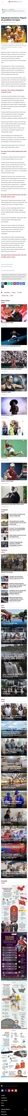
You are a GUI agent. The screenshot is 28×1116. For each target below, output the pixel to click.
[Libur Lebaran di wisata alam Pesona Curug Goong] (14, 670)
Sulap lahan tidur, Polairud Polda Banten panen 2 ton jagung (12, 803)
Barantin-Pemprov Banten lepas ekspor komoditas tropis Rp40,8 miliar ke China (17, 585)
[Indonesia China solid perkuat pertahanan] (14, 908)
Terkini (3, 1095)
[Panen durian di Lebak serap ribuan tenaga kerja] (4, 516)
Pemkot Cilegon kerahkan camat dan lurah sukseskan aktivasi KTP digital (12, 750)
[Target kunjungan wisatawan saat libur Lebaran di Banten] (14, 653)
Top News (4, 550)
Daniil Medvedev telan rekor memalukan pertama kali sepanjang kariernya (12, 345)
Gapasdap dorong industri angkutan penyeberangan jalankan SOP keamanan (12, 768)
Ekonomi (3, 1112)
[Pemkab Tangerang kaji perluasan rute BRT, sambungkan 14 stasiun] (4, 544)
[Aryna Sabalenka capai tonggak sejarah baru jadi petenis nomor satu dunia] (14, 359)
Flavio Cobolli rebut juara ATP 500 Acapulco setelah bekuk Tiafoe (13, 414)
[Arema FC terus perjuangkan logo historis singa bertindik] (4, 530)
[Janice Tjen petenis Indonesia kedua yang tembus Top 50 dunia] (14, 471)
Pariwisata (4, 1114)
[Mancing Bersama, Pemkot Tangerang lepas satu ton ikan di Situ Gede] (4, 523)
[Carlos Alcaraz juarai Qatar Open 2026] (12, 427)
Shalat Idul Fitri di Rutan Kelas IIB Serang (13, 692)
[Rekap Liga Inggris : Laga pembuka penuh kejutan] (14, 956)
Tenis (11, 295)
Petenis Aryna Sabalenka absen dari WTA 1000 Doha (13, 457)
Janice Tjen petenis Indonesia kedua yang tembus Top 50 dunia (13, 480)
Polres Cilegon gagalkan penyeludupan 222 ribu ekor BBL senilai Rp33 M (13, 855)
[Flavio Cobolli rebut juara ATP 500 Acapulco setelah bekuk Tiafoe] (14, 405)
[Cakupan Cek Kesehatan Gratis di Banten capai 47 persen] (14, 712)
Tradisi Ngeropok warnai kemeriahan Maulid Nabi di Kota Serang (14, 571)
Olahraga (11, 9)
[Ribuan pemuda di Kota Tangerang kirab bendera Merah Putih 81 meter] (4, 599)
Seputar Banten (5, 1109)
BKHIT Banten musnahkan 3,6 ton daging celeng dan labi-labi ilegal (14, 873)
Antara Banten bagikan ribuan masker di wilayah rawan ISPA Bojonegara (13, 820)
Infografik (4, 881)
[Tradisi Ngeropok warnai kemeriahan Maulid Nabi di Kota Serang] (14, 562)
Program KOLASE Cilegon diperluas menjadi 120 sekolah (13, 839)
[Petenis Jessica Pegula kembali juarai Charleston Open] (14, 382)
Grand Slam (5, 295)
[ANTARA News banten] (15, 1)
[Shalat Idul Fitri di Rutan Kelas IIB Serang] (14, 688)
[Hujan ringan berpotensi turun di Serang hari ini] (4, 537)
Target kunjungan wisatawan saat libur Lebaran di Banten (13, 657)
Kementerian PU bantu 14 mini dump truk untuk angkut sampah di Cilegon (14, 785)
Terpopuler (4, 510)
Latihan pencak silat (10, 623)
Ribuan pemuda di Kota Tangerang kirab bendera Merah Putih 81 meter (16, 599)
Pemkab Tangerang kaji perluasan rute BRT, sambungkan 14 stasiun (15, 544)
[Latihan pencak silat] (14, 618)
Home (5, 9)
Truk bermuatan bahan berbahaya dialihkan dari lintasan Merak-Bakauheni (12, 733)
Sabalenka (7, 292)
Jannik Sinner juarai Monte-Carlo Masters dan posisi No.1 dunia (13, 321)
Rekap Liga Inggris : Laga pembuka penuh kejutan (12, 977)
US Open (19, 292)
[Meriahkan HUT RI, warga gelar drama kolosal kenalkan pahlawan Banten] (4, 592)
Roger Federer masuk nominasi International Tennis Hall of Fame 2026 (12, 503)
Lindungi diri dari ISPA (11, 1026)
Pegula (14, 292)
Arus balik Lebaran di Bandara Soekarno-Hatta (13, 640)
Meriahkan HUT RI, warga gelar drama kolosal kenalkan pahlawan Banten (17, 592)
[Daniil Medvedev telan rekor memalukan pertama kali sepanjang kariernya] (14, 336)
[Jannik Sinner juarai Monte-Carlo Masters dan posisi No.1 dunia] (14, 313)
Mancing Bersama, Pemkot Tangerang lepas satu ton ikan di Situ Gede (17, 523)
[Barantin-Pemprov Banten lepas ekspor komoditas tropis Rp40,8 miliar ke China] (4, 585)
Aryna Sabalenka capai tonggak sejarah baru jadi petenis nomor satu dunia (12, 368)
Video (3, 699)
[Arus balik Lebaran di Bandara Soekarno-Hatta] (14, 635)
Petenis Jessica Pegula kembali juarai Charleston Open (12, 391)
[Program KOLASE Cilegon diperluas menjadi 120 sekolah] (14, 834)
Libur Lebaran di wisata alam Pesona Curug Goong (13, 675)
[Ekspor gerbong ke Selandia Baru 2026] (14, 1053)
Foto (2, 605)
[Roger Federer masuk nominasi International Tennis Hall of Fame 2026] (14, 494)
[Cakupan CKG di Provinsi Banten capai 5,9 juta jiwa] (4, 578)
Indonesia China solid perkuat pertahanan (13, 928)
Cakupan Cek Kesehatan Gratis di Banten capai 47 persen (14, 716)
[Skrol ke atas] (25, 1109)
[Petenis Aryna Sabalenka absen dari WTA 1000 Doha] (14, 448)
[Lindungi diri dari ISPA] (14, 1005)
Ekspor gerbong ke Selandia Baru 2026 (13, 1073)
